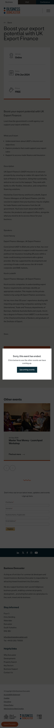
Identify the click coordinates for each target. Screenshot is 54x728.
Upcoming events (27, 369)
